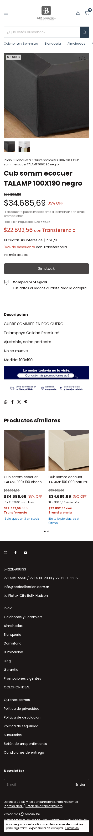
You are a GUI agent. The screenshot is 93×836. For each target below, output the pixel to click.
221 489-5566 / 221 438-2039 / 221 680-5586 (41, 578)
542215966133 (15, 569)
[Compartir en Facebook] (12, 402)
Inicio (8, 160)
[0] (86, 13)
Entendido (72, 828)
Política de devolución (22, 717)
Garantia (11, 669)
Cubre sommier (45, 160)
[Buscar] (84, 32)
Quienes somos (17, 699)
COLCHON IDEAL (17, 687)
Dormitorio (12, 643)
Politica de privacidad (21, 708)
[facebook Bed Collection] (15, 553)
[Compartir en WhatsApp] (6, 402)
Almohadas (76, 44)
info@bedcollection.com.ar (26, 586)
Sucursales (13, 735)
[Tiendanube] (22, 815)
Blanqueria (53, 44)
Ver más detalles (16, 255)
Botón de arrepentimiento (25, 743)
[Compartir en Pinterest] (26, 402)
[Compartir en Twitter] (19, 402)
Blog (7, 661)
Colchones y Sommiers (21, 44)
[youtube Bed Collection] (25, 553)
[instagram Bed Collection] (5, 553)
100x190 (64, 160)
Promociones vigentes (22, 678)
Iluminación (13, 652)
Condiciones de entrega (24, 752)
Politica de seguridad (21, 726)
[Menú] (6, 13)
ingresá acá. (13, 806)
